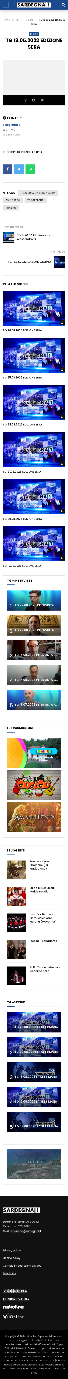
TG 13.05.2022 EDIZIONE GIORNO (29, 262)
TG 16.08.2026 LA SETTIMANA (36, 1077)
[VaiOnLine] (13, 1317)
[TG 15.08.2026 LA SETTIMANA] (34, 1097)
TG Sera (28, 19)
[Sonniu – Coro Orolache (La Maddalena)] (16, 870)
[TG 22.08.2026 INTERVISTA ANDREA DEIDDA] (34, 600)
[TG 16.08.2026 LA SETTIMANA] (34, 1072)
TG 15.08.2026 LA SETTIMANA (36, 1101)
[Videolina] (15, 1292)
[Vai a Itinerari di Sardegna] (34, 1178)
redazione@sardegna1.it (25, 1231)
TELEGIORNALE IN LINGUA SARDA (38, 193)
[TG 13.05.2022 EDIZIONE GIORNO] (59, 262)
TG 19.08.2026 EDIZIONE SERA (22, 566)
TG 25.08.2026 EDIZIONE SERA (22, 377)
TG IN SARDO (13, 200)
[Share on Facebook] (7, 169)
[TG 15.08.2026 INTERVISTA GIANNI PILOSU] (34, 675)
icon (34, 307)
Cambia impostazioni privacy (22, 1266)
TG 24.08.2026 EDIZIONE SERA (22, 424)
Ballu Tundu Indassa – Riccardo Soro (45, 969)
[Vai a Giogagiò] (34, 799)
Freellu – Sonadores (43, 941)
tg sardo (11, 207)
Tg (17, 19)
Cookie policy (11, 1258)
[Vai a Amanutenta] (34, 831)
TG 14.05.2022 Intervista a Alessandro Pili (34, 237)
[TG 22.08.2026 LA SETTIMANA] (34, 1047)
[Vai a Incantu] (34, 767)
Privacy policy (12, 1250)
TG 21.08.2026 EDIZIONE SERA (22, 472)
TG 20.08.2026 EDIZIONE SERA (22, 519)
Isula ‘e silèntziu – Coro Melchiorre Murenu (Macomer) (43, 918)
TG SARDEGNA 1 (36, 200)
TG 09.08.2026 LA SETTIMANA (36, 1126)
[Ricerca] (63, 5)
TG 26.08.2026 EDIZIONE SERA (22, 330)
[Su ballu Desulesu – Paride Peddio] (16, 896)
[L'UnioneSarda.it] (16, 1299)
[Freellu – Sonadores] (16, 949)
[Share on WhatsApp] (30, 169)
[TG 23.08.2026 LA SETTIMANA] (34, 1022)
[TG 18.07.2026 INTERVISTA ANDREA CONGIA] (34, 700)
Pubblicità (9, 1273)
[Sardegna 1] (34, 5)
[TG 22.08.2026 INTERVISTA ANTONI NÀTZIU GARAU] (34, 625)
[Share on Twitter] (19, 169)
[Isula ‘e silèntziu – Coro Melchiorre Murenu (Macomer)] (16, 923)
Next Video (57, 252)
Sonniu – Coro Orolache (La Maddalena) (39, 865)
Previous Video (13, 227)
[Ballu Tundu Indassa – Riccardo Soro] (16, 976)
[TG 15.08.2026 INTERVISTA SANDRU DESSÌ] (34, 650)
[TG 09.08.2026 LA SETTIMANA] (34, 1122)
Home (6, 19)
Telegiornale (11, 125)
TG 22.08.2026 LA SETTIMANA (36, 1052)
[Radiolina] (13, 1308)
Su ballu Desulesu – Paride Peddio (43, 889)
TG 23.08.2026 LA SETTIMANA (36, 1027)
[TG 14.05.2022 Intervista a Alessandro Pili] (8, 237)
